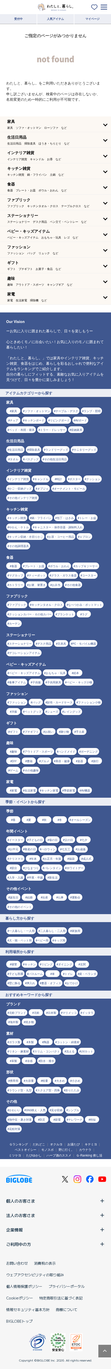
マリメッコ (69, 1012)
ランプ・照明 (92, 411)
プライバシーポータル (67, 1286)
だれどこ (39, 1144)
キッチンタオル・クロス (47, 604)
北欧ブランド (17, 1012)
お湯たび (73, 1144)
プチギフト (32, 731)
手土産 (80, 731)
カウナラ (85, 1149)
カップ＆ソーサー (86, 566)
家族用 (76, 931)
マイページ (92, 19)
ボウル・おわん (60, 566)
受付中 (18, 19)
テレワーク (75, 1119)
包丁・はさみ (65, 518)
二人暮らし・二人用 (53, 931)
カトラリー (16, 585)
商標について (66, 1309)
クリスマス (16, 858)
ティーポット (37, 575)
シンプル (73, 1110)
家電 (14, 790)
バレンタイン (52, 868)
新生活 (53, 877)
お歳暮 (81, 849)
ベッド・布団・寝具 (22, 430)
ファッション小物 (89, 702)
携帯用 (14, 1080)
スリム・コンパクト (47, 1051)
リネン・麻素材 (19, 1051)
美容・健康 (63, 761)
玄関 (83, 964)
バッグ (36, 702)
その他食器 (74, 585)
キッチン (30, 964)
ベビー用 (43, 940)
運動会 (76, 897)
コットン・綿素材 (68, 1042)
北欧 (36, 1012)
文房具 (62, 643)
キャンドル (41, 479)
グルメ (45, 761)
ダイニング (65, 964)
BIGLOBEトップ (19, 1321)
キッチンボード (34, 420)
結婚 (30, 897)
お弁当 (56, 585)
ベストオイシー (25, 1149)
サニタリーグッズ (85, 449)
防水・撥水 (47, 1061)
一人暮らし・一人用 (22, 931)
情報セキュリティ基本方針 (28, 1309)
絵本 (76, 673)
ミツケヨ (15, 1155)
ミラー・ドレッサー (53, 430)
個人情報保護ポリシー (24, 1286)
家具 (14, 411)
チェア (14, 420)
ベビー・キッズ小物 (79, 682)
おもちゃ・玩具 (56, 673)
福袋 (72, 858)
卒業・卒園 (36, 877)
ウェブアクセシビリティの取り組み (35, 1274)
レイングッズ (72, 711)
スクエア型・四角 (48, 1090)
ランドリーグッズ (56, 449)
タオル (14, 459)
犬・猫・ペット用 (20, 940)
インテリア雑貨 (19, 479)
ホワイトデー (75, 868)
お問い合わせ (17, 1263)
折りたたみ (72, 1090)
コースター (89, 575)
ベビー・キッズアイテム (24, 673)
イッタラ (87, 1012)
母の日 (53, 840)
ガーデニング (89, 751)
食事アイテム (17, 682)
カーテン (14, 623)
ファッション (17, 702)
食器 (14, 566)
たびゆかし (34, 1155)
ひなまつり (32, 868)
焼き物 (29, 1022)
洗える (70, 1051)
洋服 (14, 711)
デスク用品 (44, 643)
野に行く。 (66, 1149)
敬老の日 (30, 849)
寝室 (14, 964)
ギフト (14, 731)
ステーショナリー (20, 643)
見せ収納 (56, 1110)
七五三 (66, 849)
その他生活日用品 (55, 459)
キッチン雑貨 (17, 518)
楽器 (80, 761)
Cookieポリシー (19, 1297)
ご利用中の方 (18, 1244)
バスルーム (36, 974)
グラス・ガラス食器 (64, 575)
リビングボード (60, 420)
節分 (14, 868)
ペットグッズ (33, 711)
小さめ (76, 1080)
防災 (42, 1119)
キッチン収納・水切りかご (26, 536)
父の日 (69, 840)
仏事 (61, 897)
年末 (34, 858)
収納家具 (76, 430)
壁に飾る (14, 983)
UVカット (87, 1051)
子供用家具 (54, 682)
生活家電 (30, 790)
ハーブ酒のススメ (58, 1155)
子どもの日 (36, 840)
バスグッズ (32, 459)
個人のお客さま (20, 1201)
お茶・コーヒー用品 (61, 536)
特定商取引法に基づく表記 (61, 1297)
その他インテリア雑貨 (23, 498)
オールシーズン (81, 820)
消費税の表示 (45, 1263)
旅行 (96, 761)
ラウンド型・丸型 (20, 1090)
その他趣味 (32, 770)
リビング (47, 964)
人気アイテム (55, 19)
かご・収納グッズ (20, 488)
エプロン (85, 536)
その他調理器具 (19, 546)
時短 (93, 1119)
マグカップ (16, 575)
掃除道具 (34, 449)
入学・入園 (16, 877)
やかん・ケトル (19, 527)
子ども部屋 (16, 974)
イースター (16, 840)
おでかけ (72, 983)
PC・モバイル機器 (84, 643)
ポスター (75, 479)
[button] (55, 124)
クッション (93, 479)
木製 (31, 1042)
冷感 (30, 1061)
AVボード (81, 420)
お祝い (49, 731)
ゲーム (14, 770)
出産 (45, 897)
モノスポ (47, 1149)
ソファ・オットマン (37, 411)
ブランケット (65, 614)
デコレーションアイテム (24, 653)
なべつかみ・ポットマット (85, 604)
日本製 (52, 1012)
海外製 (14, 1022)
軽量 (45, 1080)
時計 (59, 479)
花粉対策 (14, 1129)
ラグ (85, 614)
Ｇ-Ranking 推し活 (89, 1155)
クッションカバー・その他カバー (30, 614)
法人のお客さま (20, 1215)
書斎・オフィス (51, 983)
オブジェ (43, 488)
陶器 (46, 1042)
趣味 (14, 751)
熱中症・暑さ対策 (20, 1119)
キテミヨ (91, 1144)
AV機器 (85, 790)
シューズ (52, 711)
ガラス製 (14, 1042)
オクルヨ (56, 1144)
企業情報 (14, 1230)
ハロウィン (48, 849)
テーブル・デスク (67, 411)
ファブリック (17, 604)
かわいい (14, 1110)
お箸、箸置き (37, 585)
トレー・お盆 (87, 518)
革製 (14, 1061)
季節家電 (69, 790)
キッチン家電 (49, 790)
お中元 (14, 849)
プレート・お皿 (34, 566)
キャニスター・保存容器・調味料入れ (58, 527)
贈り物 (64, 731)
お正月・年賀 (52, 858)
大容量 (29, 1080)
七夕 (84, 840)
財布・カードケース (60, 702)
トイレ (69, 974)
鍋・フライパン (41, 518)
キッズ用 (59, 940)
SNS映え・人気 (36, 1110)
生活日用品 (16, 449)
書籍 (30, 761)
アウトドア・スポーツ (39, 751)
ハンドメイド (66, 751)
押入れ (31, 983)
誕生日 (14, 897)
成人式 (87, 858)
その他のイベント (20, 907)
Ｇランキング (18, 1144)
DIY (14, 761)
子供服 (36, 682)
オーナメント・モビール (69, 488)
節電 (58, 1119)
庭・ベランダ (87, 974)
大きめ (60, 1080)
